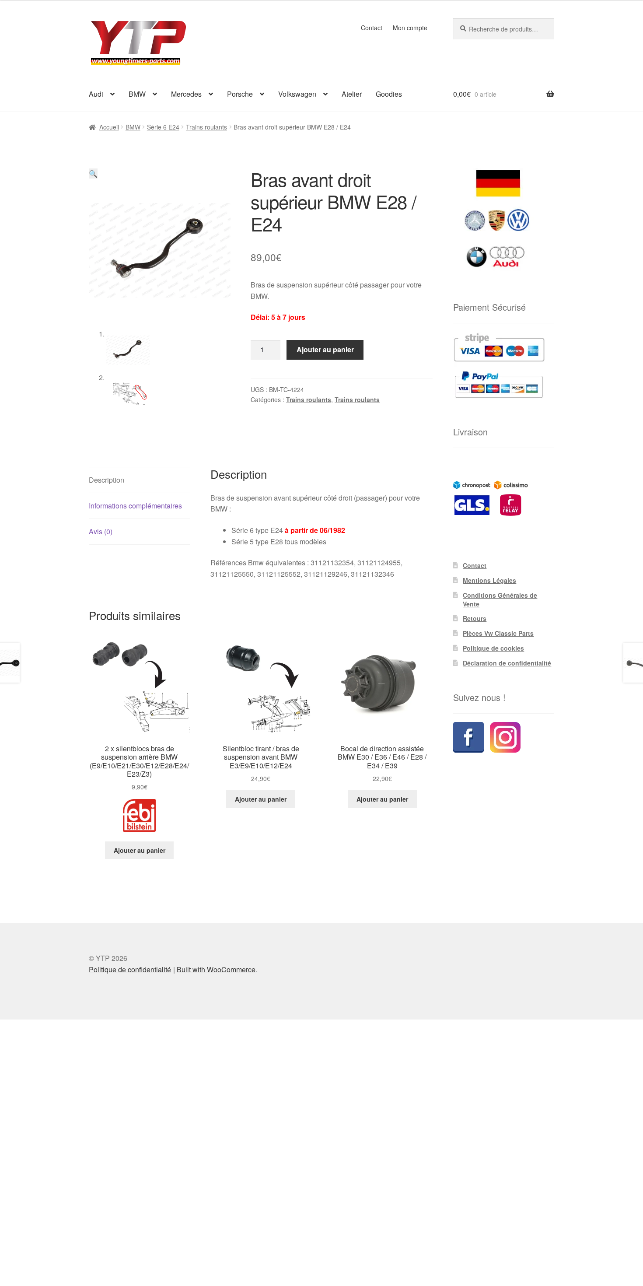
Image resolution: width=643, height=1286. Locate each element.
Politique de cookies (493, 648)
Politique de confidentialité (130, 969)
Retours (474, 618)
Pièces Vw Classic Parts (498, 633)
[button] (93, 173)
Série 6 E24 (163, 127)
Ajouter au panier (325, 349)
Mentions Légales (489, 580)
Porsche (240, 94)
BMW (137, 94)
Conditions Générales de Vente (500, 599)
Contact (371, 27)
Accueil (109, 127)
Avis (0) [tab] (100, 531)
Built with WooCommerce (216, 969)
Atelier (352, 94)
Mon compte (410, 27)
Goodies (389, 94)
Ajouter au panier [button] (139, 850)
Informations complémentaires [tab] (135, 506)
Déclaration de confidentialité (507, 663)
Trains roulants (206, 127)
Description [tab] (106, 480)
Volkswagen (297, 94)
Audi (96, 94)
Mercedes (186, 94)
